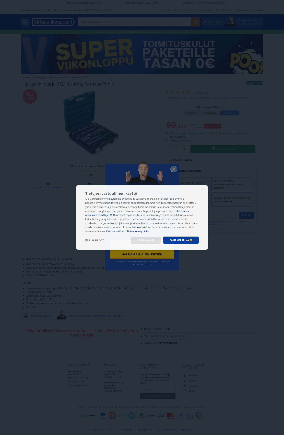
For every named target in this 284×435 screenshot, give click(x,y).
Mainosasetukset (141, 227)
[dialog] (142, 217)
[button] (94, 240)
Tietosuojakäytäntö (138, 231)
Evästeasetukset (115, 231)
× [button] (202, 189)
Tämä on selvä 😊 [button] (180, 240)
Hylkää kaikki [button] (145, 240)
